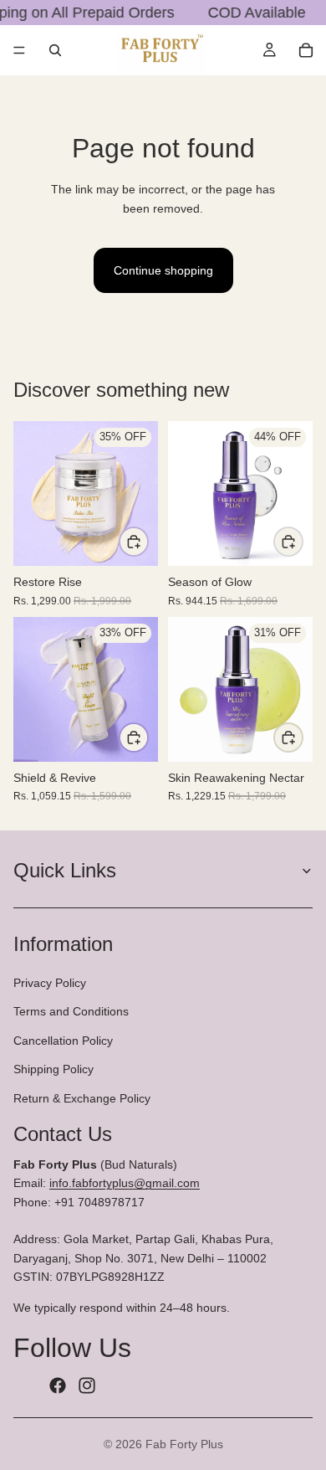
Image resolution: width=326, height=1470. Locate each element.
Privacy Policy (49, 982)
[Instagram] (87, 1386)
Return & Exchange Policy (81, 1098)
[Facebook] (58, 1386)
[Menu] (19, 50)
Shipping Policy (53, 1069)
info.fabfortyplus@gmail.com (124, 1183)
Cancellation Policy (63, 1040)
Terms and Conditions (71, 1012)
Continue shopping (163, 270)
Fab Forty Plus (184, 1444)
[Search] (55, 50)
